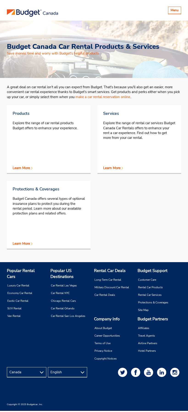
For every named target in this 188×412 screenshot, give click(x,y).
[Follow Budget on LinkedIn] (162, 372)
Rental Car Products (150, 287)
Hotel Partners (147, 351)
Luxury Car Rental (18, 285)
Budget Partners (153, 319)
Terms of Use (102, 343)
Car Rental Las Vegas (64, 285)
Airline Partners (147, 343)
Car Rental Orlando (63, 308)
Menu (175, 11)
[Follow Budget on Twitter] (123, 372)
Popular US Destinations (62, 273)
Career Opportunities (107, 336)
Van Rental (14, 316)
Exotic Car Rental (17, 301)
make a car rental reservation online (102, 97)
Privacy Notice (103, 351)
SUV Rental (14, 308)
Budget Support (152, 270)
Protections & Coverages (153, 302)
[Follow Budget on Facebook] (136, 372)
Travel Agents (146, 336)
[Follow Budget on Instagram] (175, 372)
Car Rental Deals (104, 295)
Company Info (107, 319)
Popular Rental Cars (21, 273)
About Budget (103, 328)
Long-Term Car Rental (107, 280)
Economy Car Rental (19, 293)
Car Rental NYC (60, 293)
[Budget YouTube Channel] (149, 372)
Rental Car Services (150, 295)
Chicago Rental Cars (63, 301)
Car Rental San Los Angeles (68, 316)
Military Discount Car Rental (111, 287)
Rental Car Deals (110, 270)
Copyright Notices (105, 358)
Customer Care (147, 280)
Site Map (143, 310)
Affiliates (143, 328)
